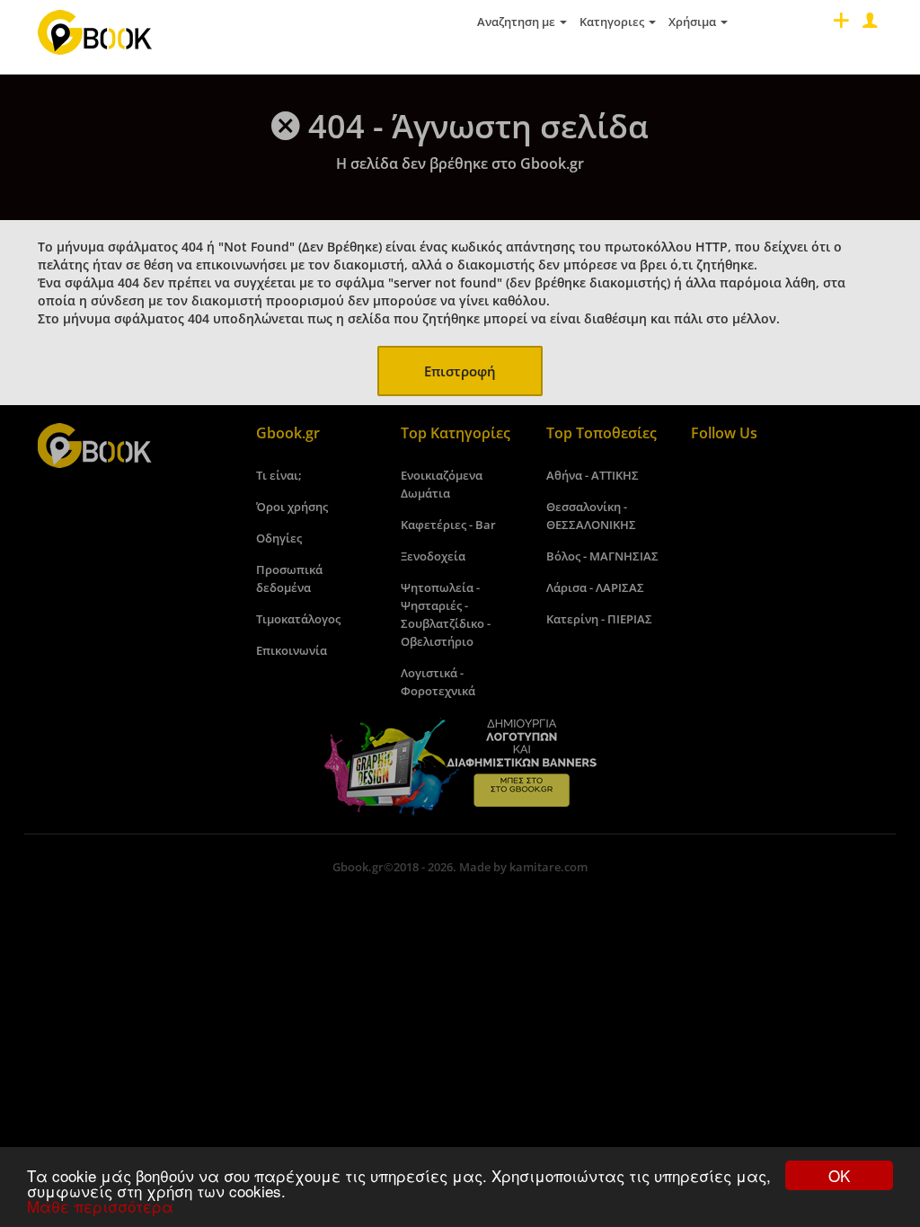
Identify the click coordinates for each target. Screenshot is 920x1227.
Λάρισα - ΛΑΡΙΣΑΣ (595, 587)
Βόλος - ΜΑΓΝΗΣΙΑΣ (602, 556)
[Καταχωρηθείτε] (839, 24)
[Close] (868, 24)
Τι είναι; (279, 475)
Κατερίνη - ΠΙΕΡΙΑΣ (599, 619)
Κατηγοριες (613, 21)
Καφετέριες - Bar (448, 524)
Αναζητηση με (517, 21)
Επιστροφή (460, 371)
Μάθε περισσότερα (100, 1206)
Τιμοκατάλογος (298, 619)
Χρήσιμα (693, 21)
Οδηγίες (279, 538)
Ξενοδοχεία (433, 556)
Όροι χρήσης (292, 507)
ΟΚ (839, 1175)
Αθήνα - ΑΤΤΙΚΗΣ (592, 475)
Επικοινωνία (291, 650)
